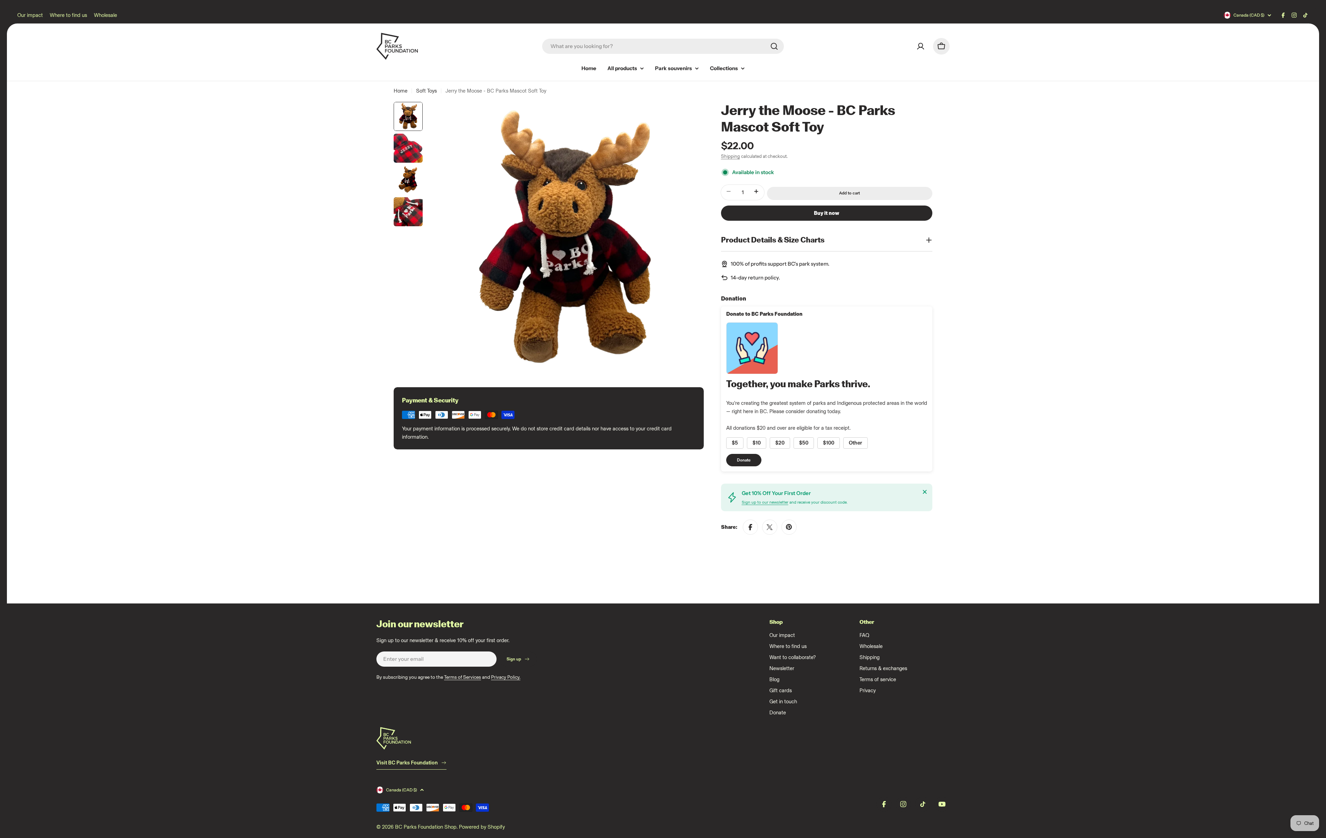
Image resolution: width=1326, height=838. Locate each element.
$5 (735, 443)
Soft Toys (426, 91)
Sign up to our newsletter (765, 502)
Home (400, 91)
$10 (756, 443)
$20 (780, 443)
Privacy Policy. (505, 677)
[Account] (920, 46)
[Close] (925, 491)
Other (855, 443)
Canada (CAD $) (1249, 15)
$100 (828, 443)
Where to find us (68, 15)
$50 (803, 443)
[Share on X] (769, 527)
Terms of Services (462, 677)
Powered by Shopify (482, 827)
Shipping (730, 156)
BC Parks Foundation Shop (426, 827)
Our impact (30, 15)
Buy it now (826, 213)
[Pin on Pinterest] (789, 527)
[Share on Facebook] (750, 527)
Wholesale (105, 15)
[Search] (774, 46)
